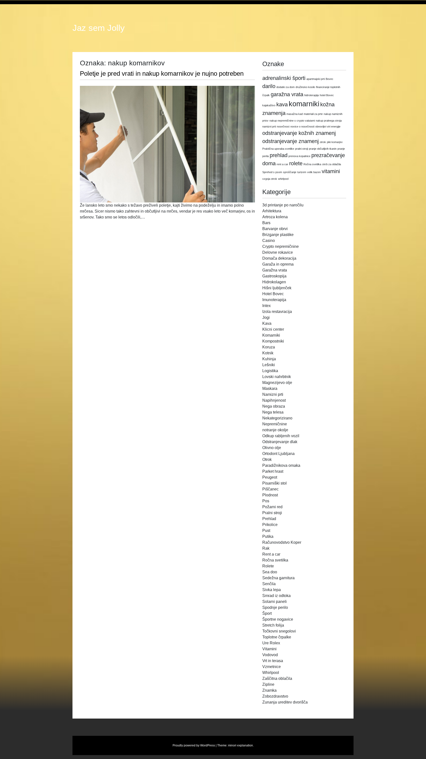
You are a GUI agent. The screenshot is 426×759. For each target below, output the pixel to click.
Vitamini (269, 649)
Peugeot (269, 477)
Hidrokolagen (274, 282)
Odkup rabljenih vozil (280, 436)
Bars (266, 223)
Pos (265, 501)
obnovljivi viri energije (327, 126)
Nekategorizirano (277, 418)
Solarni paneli (274, 601)
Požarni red (272, 507)
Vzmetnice (271, 667)
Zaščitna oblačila (277, 678)
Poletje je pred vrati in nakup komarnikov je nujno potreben (162, 73)
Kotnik (267, 353)
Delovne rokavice (277, 252)
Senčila (269, 584)
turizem (301, 172)
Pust (266, 530)
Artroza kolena (275, 217)
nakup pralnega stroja (329, 120)
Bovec (329, 78)
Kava (266, 323)
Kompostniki (273, 341)
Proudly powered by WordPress (194, 745)
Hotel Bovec (273, 294)
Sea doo (269, 572)
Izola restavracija (277, 311)
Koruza (268, 347)
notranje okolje (275, 430)
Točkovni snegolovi (279, 631)
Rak (265, 548)
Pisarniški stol (274, 483)
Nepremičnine (274, 424)
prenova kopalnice (299, 156)
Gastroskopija (274, 276)
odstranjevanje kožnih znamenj (299, 133)
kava (282, 104)
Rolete (268, 566)
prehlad (278, 155)
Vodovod (270, 655)
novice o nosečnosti (302, 126)
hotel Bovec (327, 95)
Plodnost (270, 495)
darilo (268, 86)
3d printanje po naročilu (282, 205)
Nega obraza (273, 406)
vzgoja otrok (269, 178)
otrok (323, 142)
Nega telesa (273, 412)
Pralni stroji (272, 513)
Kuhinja (269, 359)
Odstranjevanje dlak (279, 442)
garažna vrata (287, 94)
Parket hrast (272, 471)
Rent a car (271, 554)
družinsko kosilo (305, 87)
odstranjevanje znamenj (290, 141)
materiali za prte (313, 113)
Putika (267, 536)
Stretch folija (273, 625)
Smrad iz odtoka (276, 596)
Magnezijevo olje (277, 382)
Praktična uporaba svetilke (278, 148)
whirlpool (283, 178)
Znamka (269, 690)
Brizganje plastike (278, 235)
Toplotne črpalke (276, 637)
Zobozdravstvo (275, 696)
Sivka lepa (271, 590)
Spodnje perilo (275, 607)
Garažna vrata (274, 270)
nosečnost (283, 126)
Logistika (270, 371)
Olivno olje (271, 448)
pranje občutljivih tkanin (323, 148)
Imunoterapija (274, 300)
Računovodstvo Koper (281, 542)
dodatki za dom (285, 87)
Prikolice (270, 525)
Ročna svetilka (312, 164)
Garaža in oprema (278, 264)
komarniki (304, 104)
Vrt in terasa (272, 661)
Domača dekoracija (279, 258)
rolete (295, 163)
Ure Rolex (271, 643)
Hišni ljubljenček (276, 288)
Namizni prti (272, 394)
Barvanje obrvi (275, 229)
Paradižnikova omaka (281, 465)
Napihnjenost (274, 400)
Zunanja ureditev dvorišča (285, 702)
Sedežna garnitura (278, 578)
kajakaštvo (268, 105)
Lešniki (268, 365)
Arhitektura (271, 211)
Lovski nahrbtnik (276, 377)
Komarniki (271, 335)
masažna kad (294, 113)
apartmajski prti (315, 78)
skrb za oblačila (331, 164)
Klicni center (273, 329)
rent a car (282, 164)
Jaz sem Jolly (98, 28)
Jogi (266, 317)
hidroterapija (311, 95)
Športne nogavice (277, 619)
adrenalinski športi (283, 78)
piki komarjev (335, 142)
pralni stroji (301, 148)
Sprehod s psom (272, 172)
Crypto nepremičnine (280, 246)
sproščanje (289, 172)
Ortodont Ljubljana (278, 454)
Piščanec (270, 489)
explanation (245, 745)
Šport (267, 613)
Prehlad (269, 519)
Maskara (269, 388)
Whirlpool (270, 672)
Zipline (268, 684)
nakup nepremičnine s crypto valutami (292, 120)
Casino (268, 240)
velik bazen (314, 172)
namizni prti (269, 126)
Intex (266, 306)
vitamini (331, 171)
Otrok (267, 459)
